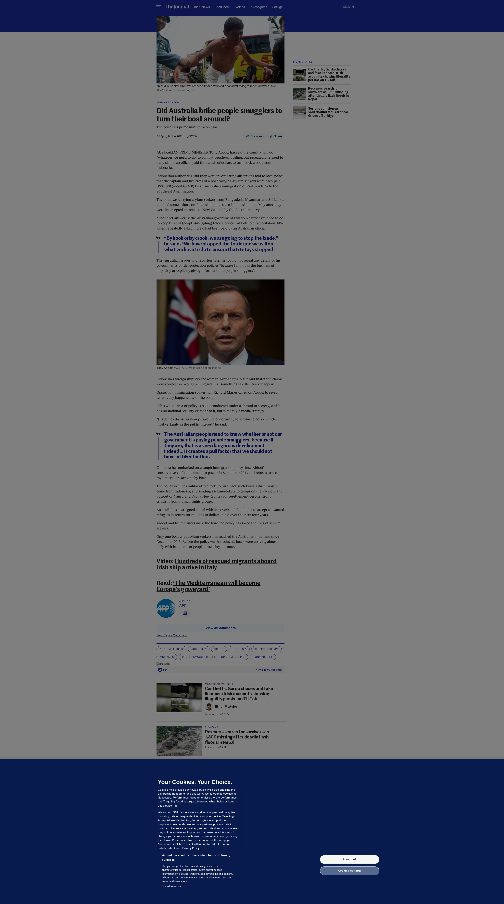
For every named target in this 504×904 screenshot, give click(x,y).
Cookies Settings (349, 870)
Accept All (350, 859)
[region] (252, 831)
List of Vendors (171, 886)
